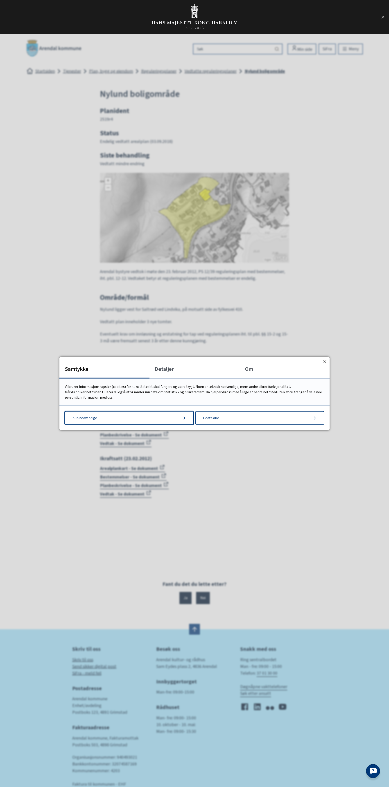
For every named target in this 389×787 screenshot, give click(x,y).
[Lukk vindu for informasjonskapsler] (324, 361)
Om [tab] (249, 369)
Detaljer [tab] (164, 369)
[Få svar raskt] (373, 771)
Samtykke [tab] (76, 369)
